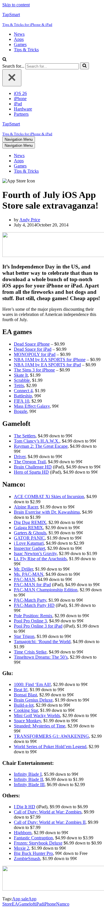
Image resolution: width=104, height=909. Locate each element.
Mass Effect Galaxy (32, 406)
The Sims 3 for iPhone (34, 369)
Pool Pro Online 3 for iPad (38, 626)
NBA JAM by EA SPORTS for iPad (47, 364)
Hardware (23, 108)
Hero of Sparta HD (31, 472)
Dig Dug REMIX (30, 522)
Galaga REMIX (28, 527)
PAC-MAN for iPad (32, 584)
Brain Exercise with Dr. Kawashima (47, 512)
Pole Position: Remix (33, 615)
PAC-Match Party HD (34, 605)
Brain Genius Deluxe (33, 700)
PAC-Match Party (30, 600)
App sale (20, 898)
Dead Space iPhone (32, 344)
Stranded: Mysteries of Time (39, 725)
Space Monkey (27, 720)
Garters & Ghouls (30, 532)
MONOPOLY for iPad (34, 354)
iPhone (20, 98)
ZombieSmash (27, 858)
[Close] (11, 77)
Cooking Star (26, 710)
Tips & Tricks (26, 49)
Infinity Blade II (28, 779)
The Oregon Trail (30, 461)
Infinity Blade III (29, 784)
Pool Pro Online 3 (30, 620)
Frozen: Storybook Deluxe (38, 843)
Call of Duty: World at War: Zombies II (50, 822)
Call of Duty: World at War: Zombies (47, 811)
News (19, 34)
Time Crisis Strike (30, 651)
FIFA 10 (21, 401)
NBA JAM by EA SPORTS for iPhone (50, 359)
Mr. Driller (23, 569)
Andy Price (29, 219)
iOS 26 (20, 93)
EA (15, 904)
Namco (62, 904)
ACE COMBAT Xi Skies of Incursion (49, 496)
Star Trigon (24, 636)
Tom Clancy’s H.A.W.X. (37, 441)
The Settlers (25, 435)
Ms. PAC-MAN (28, 574)
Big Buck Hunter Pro (33, 853)
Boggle (20, 411)
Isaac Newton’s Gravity (35, 553)
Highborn (22, 832)
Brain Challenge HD (33, 466)
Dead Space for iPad (32, 349)
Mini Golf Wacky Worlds (37, 715)
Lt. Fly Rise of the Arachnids (40, 558)
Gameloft (26, 904)
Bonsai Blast (25, 694)
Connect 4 (23, 390)
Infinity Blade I (28, 774)
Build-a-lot (24, 705)
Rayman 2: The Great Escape (41, 446)
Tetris (19, 385)
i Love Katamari (29, 543)
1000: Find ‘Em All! (32, 684)
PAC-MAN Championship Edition (45, 589)
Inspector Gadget (29, 548)
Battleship (23, 395)
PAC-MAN (24, 579)
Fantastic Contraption (33, 837)
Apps (19, 39)
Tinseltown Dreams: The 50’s (41, 657)
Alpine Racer (26, 506)
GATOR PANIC (29, 538)
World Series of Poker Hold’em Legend (50, 746)
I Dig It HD (24, 806)
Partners (21, 114)
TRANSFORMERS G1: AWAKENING (51, 736)
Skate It (21, 375)
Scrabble (22, 380)
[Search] (4, 59)
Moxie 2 (21, 848)
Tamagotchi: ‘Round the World (42, 641)
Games (20, 44)
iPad (18, 103)
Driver (19, 456)
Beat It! (20, 689)
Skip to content (16, 4)
